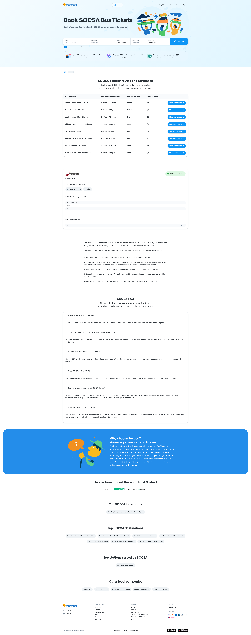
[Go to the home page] (70, 5)
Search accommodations (75, 46)
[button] (86, 41)
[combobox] (74, 41)
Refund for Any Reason (156, 395)
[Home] (65, 72)
